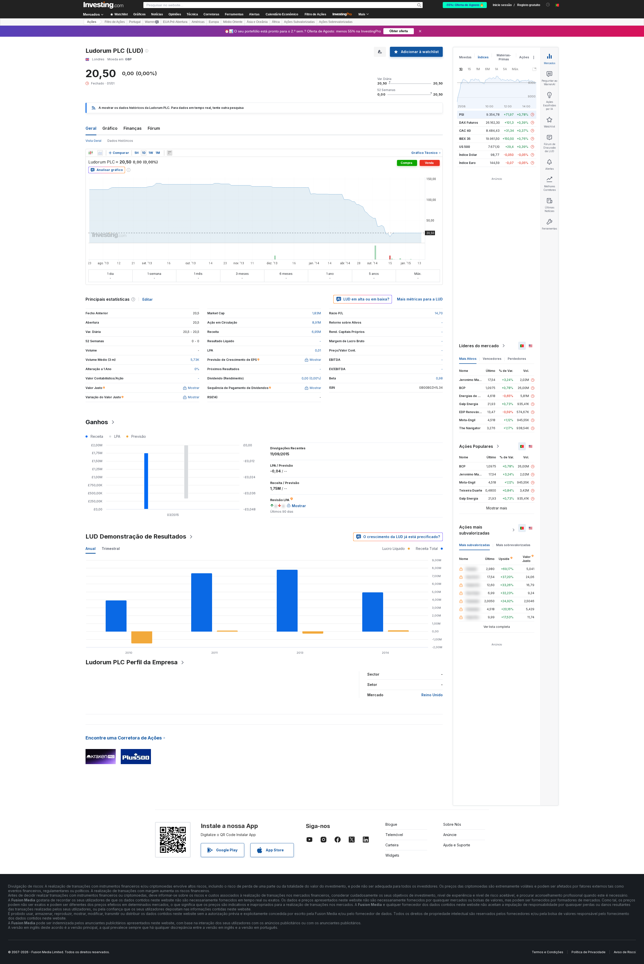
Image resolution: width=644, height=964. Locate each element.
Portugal (135, 22)
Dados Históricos (120, 141)
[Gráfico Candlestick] (90, 153)
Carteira (391, 845)
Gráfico (109, 128)
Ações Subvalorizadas (299, 22)
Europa (214, 22)
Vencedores (492, 359)
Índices (483, 57)
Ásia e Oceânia (257, 22)
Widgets (392, 855)
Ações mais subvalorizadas (474, 530)
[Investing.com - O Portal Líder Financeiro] (103, 5)
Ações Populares (476, 446)
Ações (91, 22)
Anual (91, 548)
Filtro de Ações (315, 14)
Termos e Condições (547, 952)
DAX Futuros (468, 122)
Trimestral (111, 548)
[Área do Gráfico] (100, 153)
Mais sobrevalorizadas (513, 545)
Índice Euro (467, 163)
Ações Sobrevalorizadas (335, 22)
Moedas (465, 57)
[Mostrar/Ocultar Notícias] (169, 153)
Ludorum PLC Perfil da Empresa (132, 662)
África (276, 22)
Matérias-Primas (504, 57)
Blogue (391, 824)
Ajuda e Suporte (456, 845)
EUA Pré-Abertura (175, 22)
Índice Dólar (468, 155)
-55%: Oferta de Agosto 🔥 (465, 5)
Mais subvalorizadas (474, 545)
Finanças (133, 128)
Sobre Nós (452, 824)
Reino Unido (432, 695)
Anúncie (450, 834)
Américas (198, 22)
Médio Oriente (233, 22)
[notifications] (548, 4)
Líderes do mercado (479, 345)
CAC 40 (465, 131)
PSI (461, 114)
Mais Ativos (467, 359)
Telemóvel (394, 834)
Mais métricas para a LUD (420, 299)
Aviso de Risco (625, 952)
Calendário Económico (282, 14)
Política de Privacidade (589, 952)
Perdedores (517, 359)
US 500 (464, 147)
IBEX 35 (464, 139)
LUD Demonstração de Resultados (136, 536)
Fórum (154, 128)
